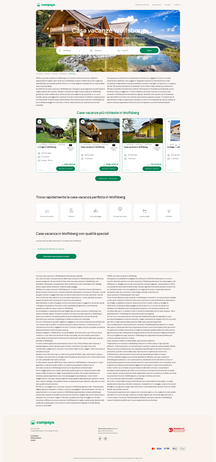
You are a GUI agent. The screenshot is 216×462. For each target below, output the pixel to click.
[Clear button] (79, 50)
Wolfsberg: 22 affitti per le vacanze (50, 249)
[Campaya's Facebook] (100, 439)
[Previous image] (40, 145)
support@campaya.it (38, 431)
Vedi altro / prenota (65, 169)
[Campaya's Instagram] (105, 439)
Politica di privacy (36, 438)
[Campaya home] (45, 4)
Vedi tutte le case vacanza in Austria (56, 256)
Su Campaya (34, 436)
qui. (99, 431)
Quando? (98, 50)
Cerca (149, 50)
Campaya (39, 74)
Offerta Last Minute (142, 5)
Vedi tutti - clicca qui (108, 178)
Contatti (168, 5)
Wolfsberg (63, 74)
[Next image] (176, 145)
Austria (47, 74)
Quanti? (125, 50)
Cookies (33, 440)
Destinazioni (156, 5)
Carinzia (54, 74)
